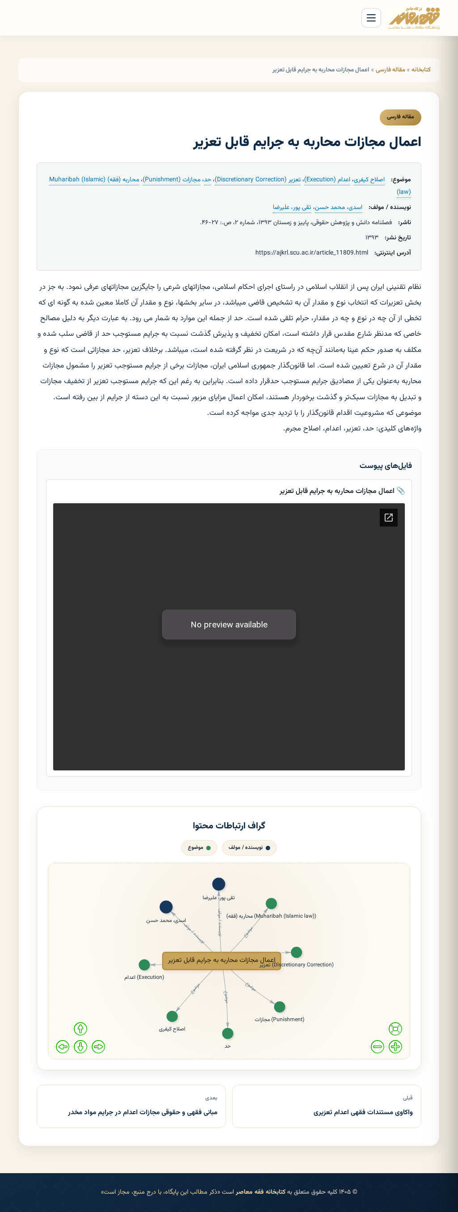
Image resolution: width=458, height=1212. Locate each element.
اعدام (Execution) (327, 180)
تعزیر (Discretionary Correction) (258, 180)
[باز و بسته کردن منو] (371, 18)
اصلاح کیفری (369, 180)
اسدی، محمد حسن (338, 208)
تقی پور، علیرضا (292, 208)
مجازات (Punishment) (171, 180)
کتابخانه (421, 70)
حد (207, 180)
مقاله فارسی (390, 70)
